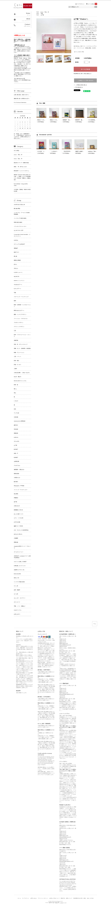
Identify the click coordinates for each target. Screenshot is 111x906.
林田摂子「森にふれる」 (81, 120)
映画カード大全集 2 (42, 120)
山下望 (42, 15)
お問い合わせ (33, 898)
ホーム (19, 898)
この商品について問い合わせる (85, 80)
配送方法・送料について (66, 898)
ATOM (91, 898)
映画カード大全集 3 (55, 120)
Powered (47, 902)
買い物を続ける (79, 87)
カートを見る (92, 4)
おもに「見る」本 (44, 12)
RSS (88, 898)
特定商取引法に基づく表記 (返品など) (82, 73)
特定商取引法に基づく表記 (79, 898)
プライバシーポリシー (43, 898)
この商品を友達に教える (81, 85)
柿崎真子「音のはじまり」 (69, 120)
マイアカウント (80, 4)
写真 (42, 13)
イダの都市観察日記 (93, 120)
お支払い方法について (54, 898)
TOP (37, 12)
